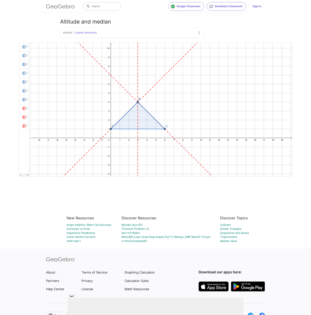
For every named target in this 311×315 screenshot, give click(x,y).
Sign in (257, 6)
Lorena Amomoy (85, 32)
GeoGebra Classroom (228, 6)
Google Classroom (188, 6)
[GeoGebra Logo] (60, 6)
